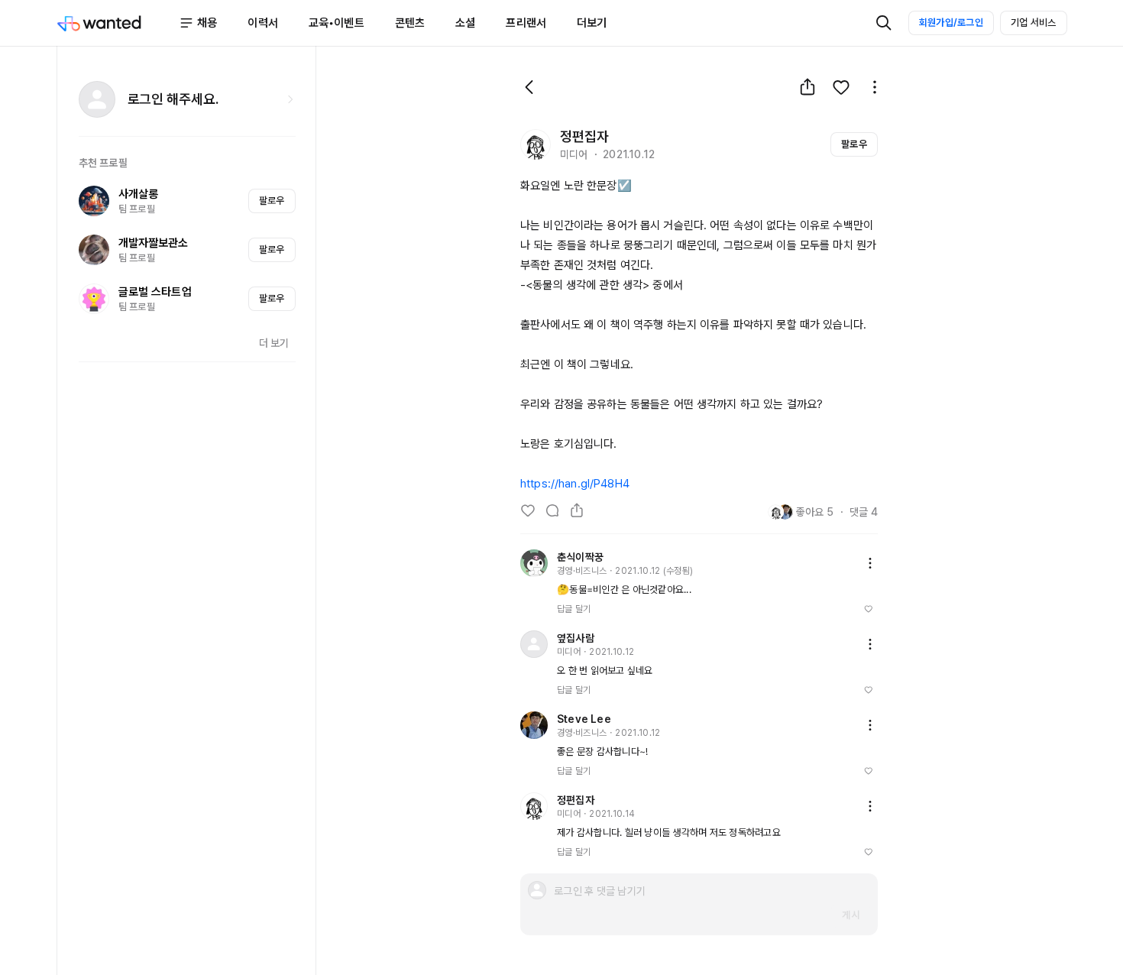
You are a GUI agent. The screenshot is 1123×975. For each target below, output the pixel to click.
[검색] (884, 23)
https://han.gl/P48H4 (574, 484)
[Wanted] (118, 23)
